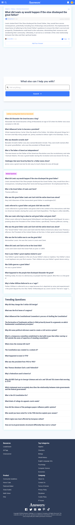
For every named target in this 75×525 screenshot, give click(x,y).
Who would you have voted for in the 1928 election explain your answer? (31, 413)
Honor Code (7, 482)
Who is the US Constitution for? (16, 395)
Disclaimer (41, 493)
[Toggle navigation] (3, 2)
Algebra (40, 447)
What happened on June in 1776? (16, 356)
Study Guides (7, 490)
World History (42, 457)
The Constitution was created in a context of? (21, 350)
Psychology (41, 465)
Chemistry (41, 450)
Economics (41, 472)
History (13, 9)
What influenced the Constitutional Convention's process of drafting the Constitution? (36, 316)
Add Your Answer (37, 43)
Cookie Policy (42, 497)
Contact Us (41, 482)
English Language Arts (45, 461)
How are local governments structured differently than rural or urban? (30, 425)
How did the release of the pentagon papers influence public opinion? (30, 407)
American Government (22, 9)
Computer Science (44, 468)
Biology (40, 454)
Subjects (7, 9)
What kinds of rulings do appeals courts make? (22, 401)
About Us (41, 479)
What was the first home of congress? (18, 310)
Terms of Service (43, 486)
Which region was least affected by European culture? (24, 419)
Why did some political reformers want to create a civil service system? (31, 330)
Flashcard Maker (8, 486)
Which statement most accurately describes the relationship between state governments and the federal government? (37, 388)
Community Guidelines (10, 479)
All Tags (5, 450)
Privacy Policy (42, 490)
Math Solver (7, 493)
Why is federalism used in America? (18, 374)
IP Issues (41, 500)
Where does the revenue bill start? (17, 344)
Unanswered (7, 454)
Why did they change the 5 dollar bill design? (21, 304)
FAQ (4, 497)
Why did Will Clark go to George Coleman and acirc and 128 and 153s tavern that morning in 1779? (37, 380)
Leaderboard (7, 447)
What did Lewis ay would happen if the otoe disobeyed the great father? (36, 13)
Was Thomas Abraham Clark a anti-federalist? (21, 368)
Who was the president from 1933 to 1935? (20, 362)
